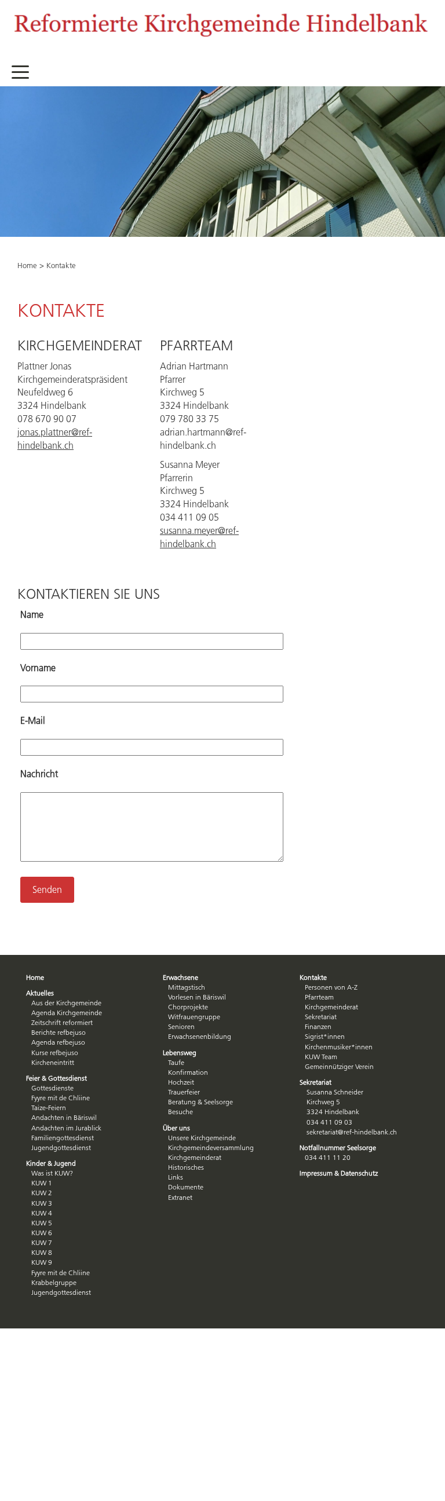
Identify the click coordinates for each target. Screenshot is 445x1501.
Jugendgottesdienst (61, 1147)
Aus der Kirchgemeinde (66, 1002)
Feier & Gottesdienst (56, 1078)
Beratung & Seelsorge (200, 1101)
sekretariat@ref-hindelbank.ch (352, 1131)
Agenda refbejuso (58, 1042)
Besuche (180, 1111)
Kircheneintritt (52, 1062)
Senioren (181, 1026)
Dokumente (185, 1187)
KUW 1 (41, 1182)
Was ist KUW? (52, 1173)
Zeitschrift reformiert (62, 1022)
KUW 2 (41, 1192)
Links (175, 1177)
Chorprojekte (188, 1006)
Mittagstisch (186, 987)
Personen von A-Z (331, 987)
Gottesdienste (52, 1087)
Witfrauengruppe (194, 1016)
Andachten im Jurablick (66, 1127)
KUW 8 (41, 1252)
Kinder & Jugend (51, 1163)
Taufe (176, 1062)
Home (27, 265)
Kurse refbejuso (54, 1052)
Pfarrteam (319, 997)
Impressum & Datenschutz (339, 1173)
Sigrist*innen (325, 1036)
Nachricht (39, 773)
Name (31, 614)
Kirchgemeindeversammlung (211, 1147)
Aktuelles (40, 993)
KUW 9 (41, 1262)
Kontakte (313, 977)
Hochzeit (181, 1082)
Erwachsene (180, 977)
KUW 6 (41, 1232)
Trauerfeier (184, 1092)
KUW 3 (41, 1203)
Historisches (186, 1167)
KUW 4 (41, 1213)
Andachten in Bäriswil (64, 1117)
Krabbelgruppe (53, 1282)
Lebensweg (179, 1052)
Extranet (180, 1197)
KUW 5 (41, 1222)
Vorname (38, 667)
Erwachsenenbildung (199, 1036)
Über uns (176, 1127)
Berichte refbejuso (58, 1032)
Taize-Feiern (48, 1107)
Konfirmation (188, 1072)
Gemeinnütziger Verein (339, 1066)
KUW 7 (41, 1242)
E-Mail (32, 720)
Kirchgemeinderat (194, 1157)
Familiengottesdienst (62, 1137)
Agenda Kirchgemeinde (66, 1012)
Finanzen (318, 1026)
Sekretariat (321, 1016)
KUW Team (321, 1056)
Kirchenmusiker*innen (339, 1046)
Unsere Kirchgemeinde (202, 1137)
